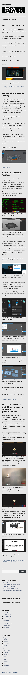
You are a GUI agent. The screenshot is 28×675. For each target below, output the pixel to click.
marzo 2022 (6, 622)
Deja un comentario (6, 167)
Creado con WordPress (13, 672)
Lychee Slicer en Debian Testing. (11, 584)
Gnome (16, 560)
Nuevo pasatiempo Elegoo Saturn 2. (12, 590)
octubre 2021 (6, 625)
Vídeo (18, 86)
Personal (5, 661)
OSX (4, 660)
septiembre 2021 (7, 627)
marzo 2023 (6, 618)
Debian (12, 86)
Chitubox (4, 247)
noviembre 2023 (7, 616)
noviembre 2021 (7, 623)
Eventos (5, 641)
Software (22, 165)
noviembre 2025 (7, 612)
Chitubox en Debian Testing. (10, 588)
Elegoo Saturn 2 (7, 250)
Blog (4, 638)
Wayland (16, 456)
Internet (5, 652)
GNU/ (10, 421)
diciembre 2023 (7, 614)
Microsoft (23, 560)
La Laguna (6, 654)
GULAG (5, 647)
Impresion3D (17, 165)
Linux (15, 86)
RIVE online (6, 5)
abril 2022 (6, 620)
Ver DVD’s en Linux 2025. (14, 25)
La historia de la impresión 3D (11, 586)
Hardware (5, 649)
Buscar (4, 569)
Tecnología (4, 399)
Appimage (4, 279)
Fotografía (6, 643)
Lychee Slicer (5, 107)
